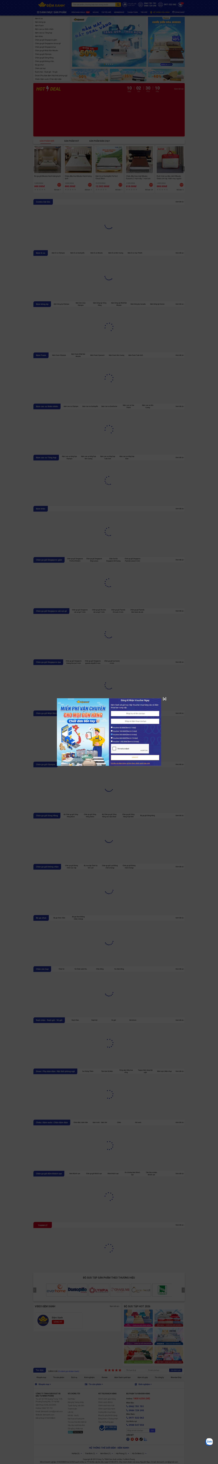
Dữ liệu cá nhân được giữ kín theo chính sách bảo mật (130, 763)
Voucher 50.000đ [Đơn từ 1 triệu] (124, 728)
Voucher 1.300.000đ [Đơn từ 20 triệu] (126, 742)
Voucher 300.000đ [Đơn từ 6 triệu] (125, 735)
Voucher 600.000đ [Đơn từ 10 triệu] (125, 738)
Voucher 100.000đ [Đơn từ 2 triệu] (125, 731)
